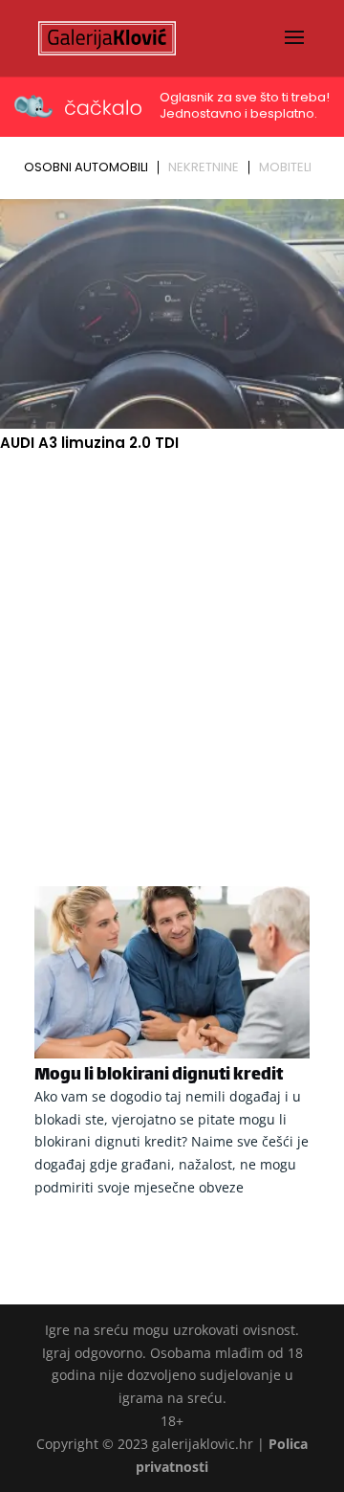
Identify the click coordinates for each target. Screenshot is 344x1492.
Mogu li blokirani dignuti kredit (158, 1075)
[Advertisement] (172, 647)
